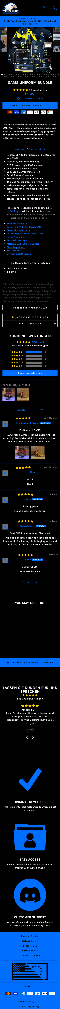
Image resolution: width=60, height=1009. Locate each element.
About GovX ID (30, 950)
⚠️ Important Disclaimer (30, 317)
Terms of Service (30, 936)
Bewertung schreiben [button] (30, 373)
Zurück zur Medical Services (32, 662)
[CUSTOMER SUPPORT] (30, 894)
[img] (23, 418)
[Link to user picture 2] (38, 453)
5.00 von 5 (38, 342)
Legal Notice (30, 946)
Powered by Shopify (30, 1007)
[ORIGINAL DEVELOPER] (30, 779)
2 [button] (28, 582)
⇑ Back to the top (30, 955)
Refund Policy (30, 941)
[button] (21, 90)
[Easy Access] (30, 837)
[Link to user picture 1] (22, 453)
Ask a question (30, 323)
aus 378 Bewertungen (30, 698)
